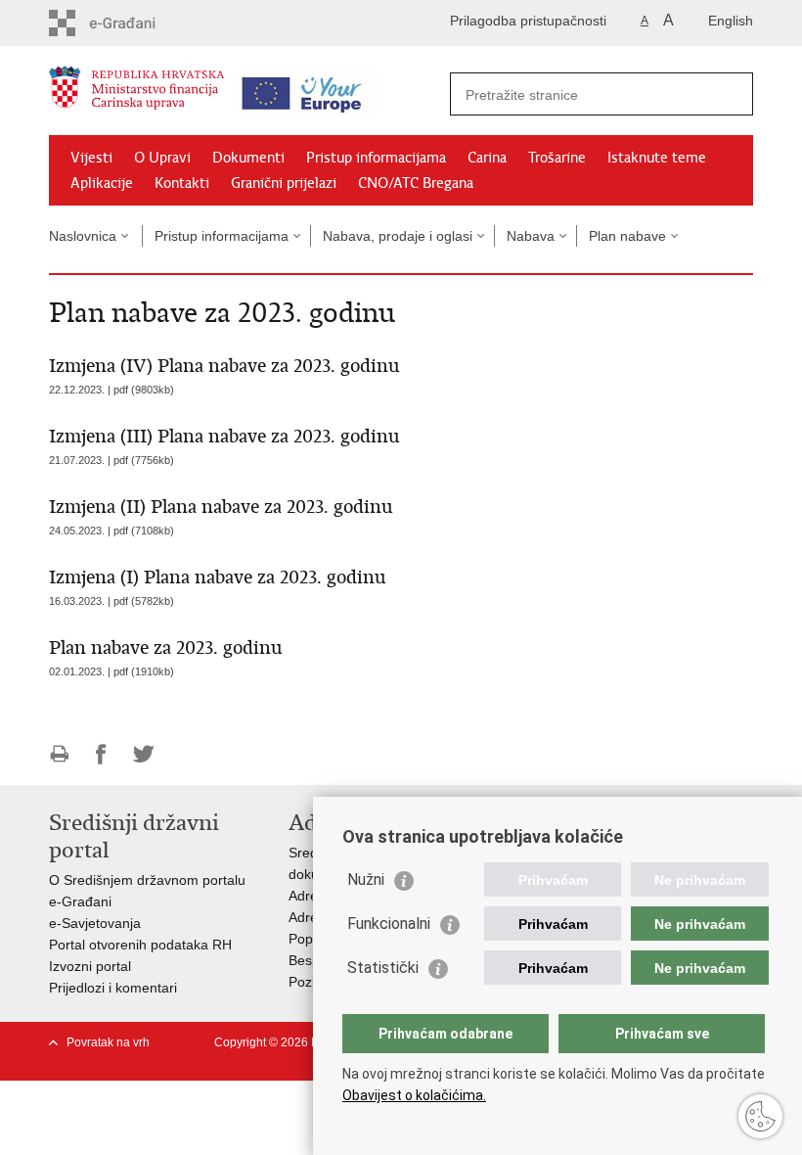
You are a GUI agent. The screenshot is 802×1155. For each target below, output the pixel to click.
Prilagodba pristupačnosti (528, 20)
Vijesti (91, 157)
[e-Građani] (132, 23)
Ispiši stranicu (59, 754)
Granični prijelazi (283, 183)
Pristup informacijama (376, 157)
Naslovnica (82, 236)
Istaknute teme (656, 157)
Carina (487, 157)
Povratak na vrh (108, 1042)
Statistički (383, 967)
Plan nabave (627, 236)
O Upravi (162, 157)
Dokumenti (248, 157)
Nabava (531, 236)
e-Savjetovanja (95, 923)
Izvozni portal (90, 966)
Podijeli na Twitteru (143, 754)
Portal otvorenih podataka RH (140, 944)
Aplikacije (101, 183)
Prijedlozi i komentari (113, 987)
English (730, 20)
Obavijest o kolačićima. (414, 1095)
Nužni (365, 879)
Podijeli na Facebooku (101, 754)
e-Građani (80, 901)
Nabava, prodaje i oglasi (397, 236)
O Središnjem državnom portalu (147, 880)
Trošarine (557, 157)
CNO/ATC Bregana (415, 183)
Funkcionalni (388, 923)
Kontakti (182, 183)
